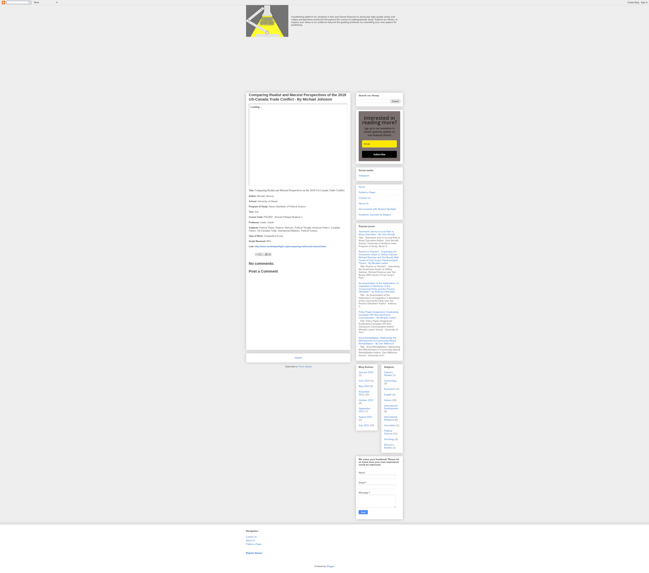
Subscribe (379, 154)
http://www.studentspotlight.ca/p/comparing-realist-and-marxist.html (290, 246)
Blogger (330, 566)
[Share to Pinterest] (269, 254)
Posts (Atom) (305, 366)
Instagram (364, 175)
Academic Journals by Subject (375, 214)
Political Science (388, 432)
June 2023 (364, 380)
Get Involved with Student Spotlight (377, 209)
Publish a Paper (367, 192)
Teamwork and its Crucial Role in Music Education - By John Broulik (377, 233)
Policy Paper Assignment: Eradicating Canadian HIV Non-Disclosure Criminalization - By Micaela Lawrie (378, 315)
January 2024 (366, 372)
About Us (363, 203)
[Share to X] (263, 254)
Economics (390, 389)
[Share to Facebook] (266, 254)
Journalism (390, 425)
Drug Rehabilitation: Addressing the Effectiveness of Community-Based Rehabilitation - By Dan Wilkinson (377, 340)
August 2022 (365, 417)
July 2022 (364, 425)
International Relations (390, 418)
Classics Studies (388, 373)
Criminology (390, 380)
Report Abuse (254, 553)
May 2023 (364, 386)
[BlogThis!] (260, 254)
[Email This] (257, 254)
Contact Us (364, 198)
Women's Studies (389, 446)
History (387, 400)
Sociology (389, 439)
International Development (391, 407)
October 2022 (366, 400)
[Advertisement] (324, 62)
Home (298, 357)
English (388, 394)
